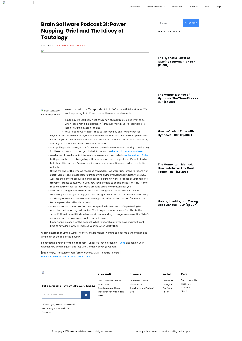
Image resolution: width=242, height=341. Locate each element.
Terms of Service (160, 331)
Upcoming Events (139, 280)
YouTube (167, 287)
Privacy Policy (143, 331)
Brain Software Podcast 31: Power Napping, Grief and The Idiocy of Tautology (83, 31)
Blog (132, 291)
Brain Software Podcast (142, 287)
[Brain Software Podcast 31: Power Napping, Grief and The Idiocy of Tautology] (95, 77)
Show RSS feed (68, 256)
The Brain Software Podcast (69, 45)
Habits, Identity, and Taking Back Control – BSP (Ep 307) (178, 194)
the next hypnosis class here (127, 151)
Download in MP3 (50, 256)
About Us (186, 283)
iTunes (121, 242)
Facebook (168, 280)
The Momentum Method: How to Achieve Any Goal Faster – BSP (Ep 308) (178, 159)
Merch (184, 291)
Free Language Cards (109, 287)
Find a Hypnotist (189, 280)
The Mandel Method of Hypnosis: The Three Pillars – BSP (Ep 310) (178, 89)
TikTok (166, 291)
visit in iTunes (84, 256)
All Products (136, 284)
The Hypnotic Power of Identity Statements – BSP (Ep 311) (178, 52)
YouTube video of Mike (136, 155)
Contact (185, 287)
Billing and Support (181, 331)
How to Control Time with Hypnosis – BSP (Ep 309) (178, 124)
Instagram (168, 284)
